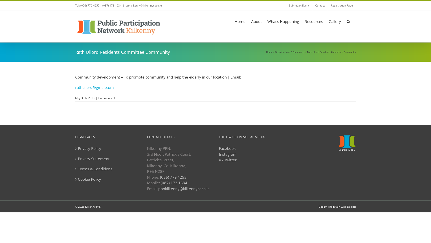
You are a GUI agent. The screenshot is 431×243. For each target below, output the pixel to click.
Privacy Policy (89, 148)
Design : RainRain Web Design (337, 207)
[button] (348, 21)
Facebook (227, 148)
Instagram (228, 154)
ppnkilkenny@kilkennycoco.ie (184, 188)
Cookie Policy (89, 179)
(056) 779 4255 (173, 177)
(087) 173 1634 (174, 182)
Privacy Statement (94, 158)
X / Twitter (228, 159)
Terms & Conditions (95, 168)
